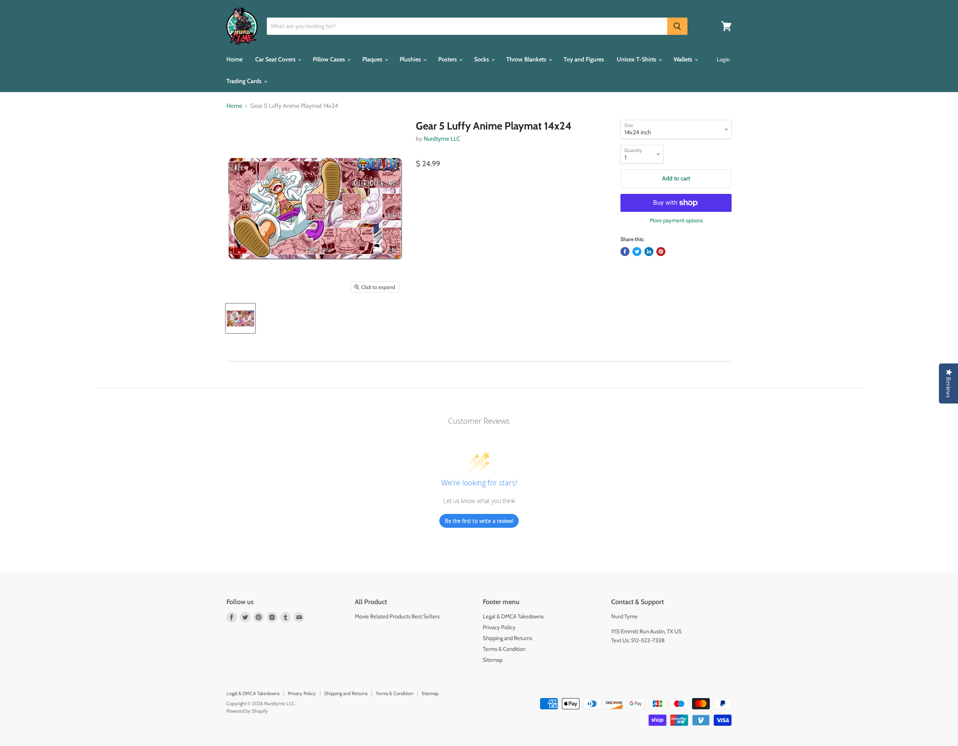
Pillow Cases (330, 59)
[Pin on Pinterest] (660, 251)
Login (723, 59)
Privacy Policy (499, 627)
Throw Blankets (527, 59)
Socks (482, 59)
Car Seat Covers (276, 59)
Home (234, 59)
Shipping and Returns (507, 638)
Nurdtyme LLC (442, 138)
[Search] (677, 26)
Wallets (684, 59)
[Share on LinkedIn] (648, 251)
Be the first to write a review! (479, 520)
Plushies (411, 59)
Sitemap (493, 660)
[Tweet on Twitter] (636, 251)
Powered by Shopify (247, 711)
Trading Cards (244, 81)
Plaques (373, 59)
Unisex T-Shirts (637, 59)
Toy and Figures (584, 59)
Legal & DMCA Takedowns (513, 616)
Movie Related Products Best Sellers (397, 616)
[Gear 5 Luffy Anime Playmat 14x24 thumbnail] (240, 318)
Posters (448, 59)
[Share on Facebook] (624, 251)
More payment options (676, 220)
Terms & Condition (504, 649)
